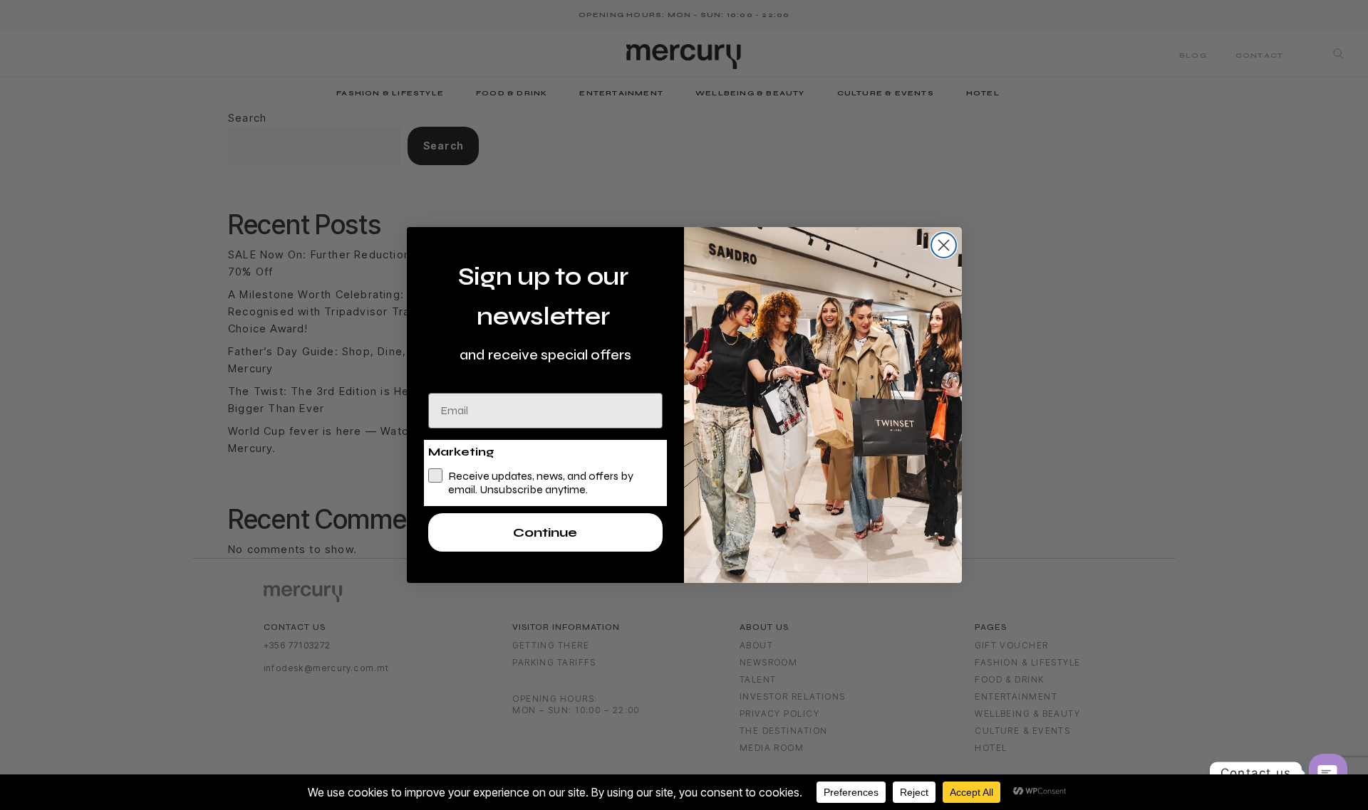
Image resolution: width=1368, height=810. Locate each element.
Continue (545, 532)
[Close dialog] (943, 245)
